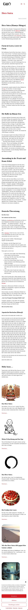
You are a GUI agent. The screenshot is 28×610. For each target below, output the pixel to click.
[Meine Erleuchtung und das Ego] (11, 427)
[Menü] (21, 4)
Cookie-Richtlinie (9, 608)
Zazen (22, 79)
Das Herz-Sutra (7, 404)
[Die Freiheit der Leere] (11, 498)
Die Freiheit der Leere (9, 510)
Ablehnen (14, 600)
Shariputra (7, 232)
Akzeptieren (14, 596)
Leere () (18, 35)
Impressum (20, 608)
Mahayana (17, 30)
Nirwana (3, 283)
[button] (25, 582)
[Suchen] (24, 4)
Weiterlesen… (5, 413)
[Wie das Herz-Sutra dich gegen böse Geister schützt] (11, 533)
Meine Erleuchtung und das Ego (12, 439)
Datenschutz (15, 608)
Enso (4, 88)
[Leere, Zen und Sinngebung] (11, 571)
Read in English (22, 18)
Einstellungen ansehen (14, 604)
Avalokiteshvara (10, 220)
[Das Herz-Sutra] (11, 392)
